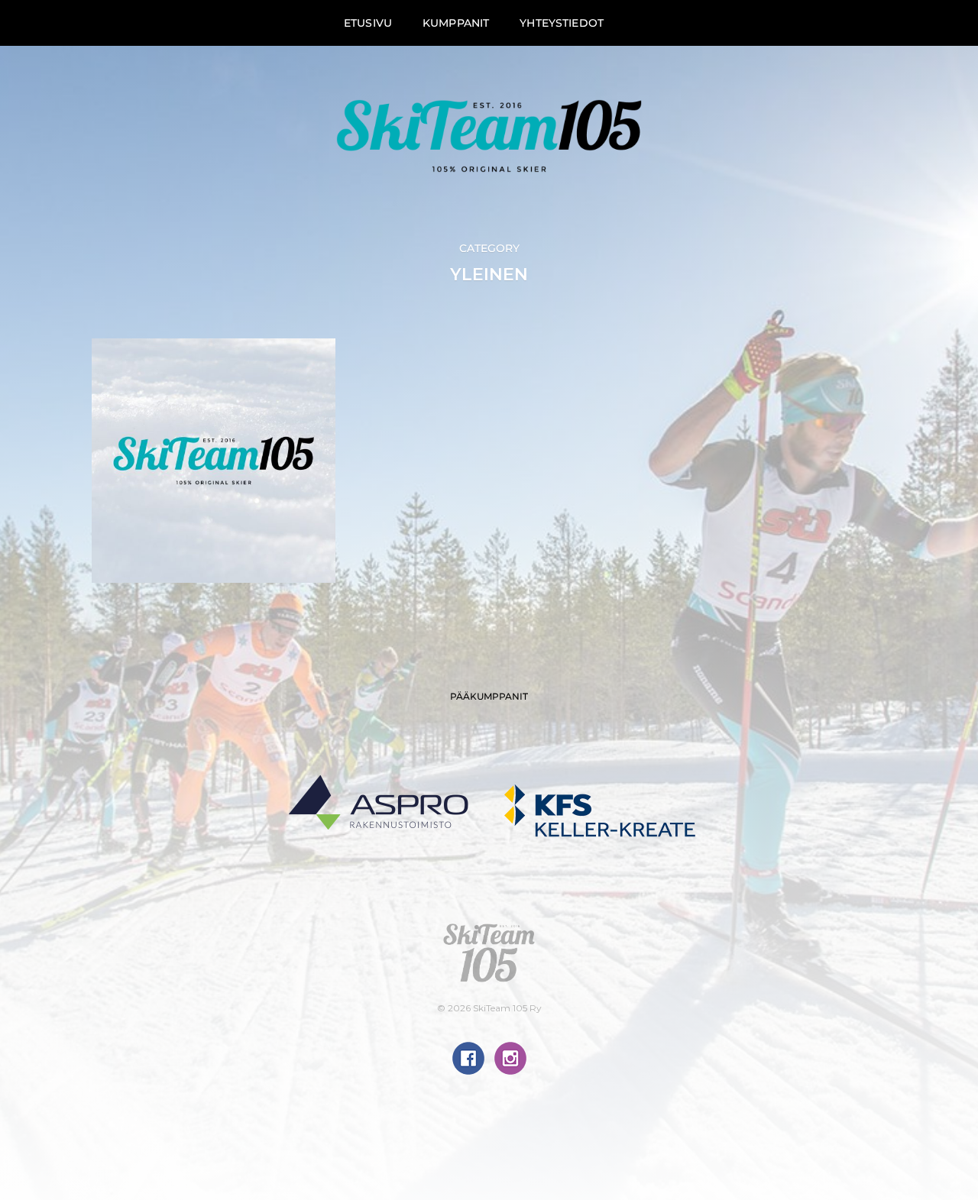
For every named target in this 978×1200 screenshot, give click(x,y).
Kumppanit (456, 23)
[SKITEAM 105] (489, 136)
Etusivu (368, 23)
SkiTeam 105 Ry (507, 1008)
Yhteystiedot (562, 23)
